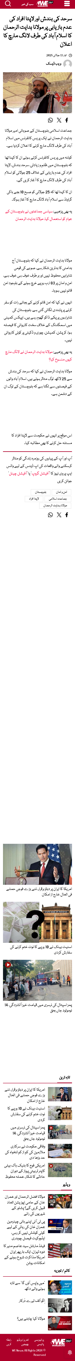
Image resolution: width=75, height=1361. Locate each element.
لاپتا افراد (34, 499)
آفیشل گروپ (40, 474)
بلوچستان (40, 492)
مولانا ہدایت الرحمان (55, 505)
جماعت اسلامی (58, 499)
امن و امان (61, 492)
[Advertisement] (37, 241)
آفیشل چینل (18, 474)
